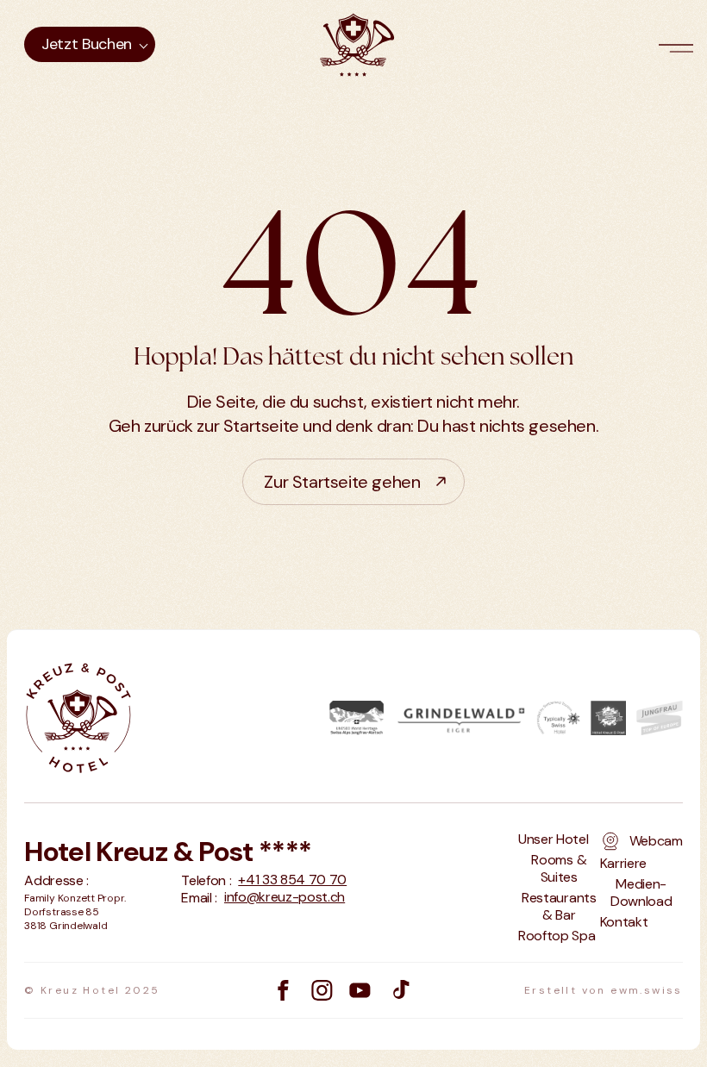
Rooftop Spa (556, 936)
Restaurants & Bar (559, 906)
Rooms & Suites (558, 869)
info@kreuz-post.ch (284, 897)
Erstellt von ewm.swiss (603, 990)
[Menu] (679, 45)
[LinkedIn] (360, 990)
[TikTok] (399, 990)
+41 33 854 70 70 (292, 880)
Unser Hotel (553, 839)
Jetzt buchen (86, 44)
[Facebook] (283, 990)
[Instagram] (322, 990)
